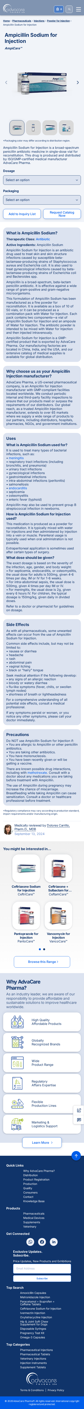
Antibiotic (43, 239)
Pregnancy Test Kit (32, 1333)
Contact (28, 1196)
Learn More (42, 1143)
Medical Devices (33, 1218)
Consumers (30, 1192)
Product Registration (36, 1179)
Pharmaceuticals (33, 1213)
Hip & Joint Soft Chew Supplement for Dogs (34, 1323)
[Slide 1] (40, 949)
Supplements (31, 1222)
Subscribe (42, 1278)
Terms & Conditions (32, 1390)
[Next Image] (77, 82)
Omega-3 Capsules (32, 1337)
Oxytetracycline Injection (36, 1317)
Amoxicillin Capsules (33, 1293)
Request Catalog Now (62, 213)
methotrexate (37, 773)
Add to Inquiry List (22, 214)
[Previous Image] (6, 82)
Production (30, 1183)
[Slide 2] (44, 949)
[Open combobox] (42, 180)
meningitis (16, 458)
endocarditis (18, 488)
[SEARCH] (69, 9)
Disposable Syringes (33, 1328)
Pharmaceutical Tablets (35, 1354)
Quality (27, 1188)
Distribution (30, 1175)
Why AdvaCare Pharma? (39, 1171)
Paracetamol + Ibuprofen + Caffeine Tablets (37, 1303)
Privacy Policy (56, 1390)
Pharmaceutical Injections (36, 1350)
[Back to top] (76, 1155)
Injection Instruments (33, 1363)
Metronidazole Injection (35, 1297)
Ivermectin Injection (32, 1313)
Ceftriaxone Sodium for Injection (40, 1308)
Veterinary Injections (33, 1358)
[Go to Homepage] (13, 8)
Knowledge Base (34, 1201)
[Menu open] (78, 9)
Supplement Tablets (33, 1367)
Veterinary (29, 1226)
